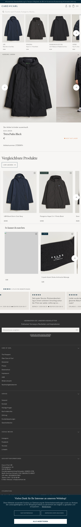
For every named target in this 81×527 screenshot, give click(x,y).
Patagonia (29, 44)
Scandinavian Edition (56, 44)
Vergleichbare (19, 158)
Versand (4, 400)
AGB (3, 377)
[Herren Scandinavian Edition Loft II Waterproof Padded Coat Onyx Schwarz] (60, 28)
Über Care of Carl (8, 358)
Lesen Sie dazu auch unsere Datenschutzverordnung (40, 335)
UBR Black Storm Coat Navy (13, 216)
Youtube (4, 446)
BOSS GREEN (7, 131)
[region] (40, 301)
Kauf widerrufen (7, 411)
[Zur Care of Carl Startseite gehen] (10, 6)
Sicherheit (5, 362)
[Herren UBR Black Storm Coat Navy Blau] (13, 28)
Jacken (12, 54)
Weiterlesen (46, 507)
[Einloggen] (66, 6)
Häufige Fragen (7, 408)
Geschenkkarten (7, 423)
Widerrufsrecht (7, 381)
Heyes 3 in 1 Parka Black (32, 46)
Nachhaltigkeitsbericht (9, 385)
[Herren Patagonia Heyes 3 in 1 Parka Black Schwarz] (36, 28)
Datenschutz (6, 370)
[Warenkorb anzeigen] (73, 6)
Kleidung (6, 54)
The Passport (6, 354)
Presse (4, 366)
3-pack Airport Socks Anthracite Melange (55, 277)
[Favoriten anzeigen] (70, 6)
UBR (4, 44)
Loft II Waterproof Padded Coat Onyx (58, 46)
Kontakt (4, 404)
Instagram (5, 438)
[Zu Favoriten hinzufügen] (34, 173)
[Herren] (21, 253)
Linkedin (4, 449)
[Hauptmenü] (77, 6)
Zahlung (4, 415)
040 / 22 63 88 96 (13, 477)
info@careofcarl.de (19, 479)
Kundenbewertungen (8, 419)
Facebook (5, 442)
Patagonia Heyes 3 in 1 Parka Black (52, 216)
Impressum (5, 373)
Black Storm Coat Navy (8, 46)
